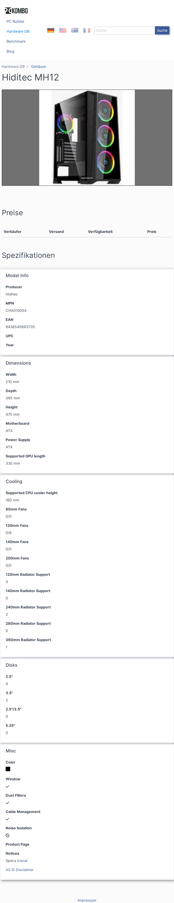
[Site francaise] (86, 34)
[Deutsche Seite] (50, 34)
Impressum (87, 900)
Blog (10, 51)
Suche (162, 30)
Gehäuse (38, 66)
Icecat (22, 860)
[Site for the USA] (62, 34)
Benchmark (16, 41)
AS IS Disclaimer (20, 869)
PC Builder (15, 21)
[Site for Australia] (74, 34)
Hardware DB (18, 31)
